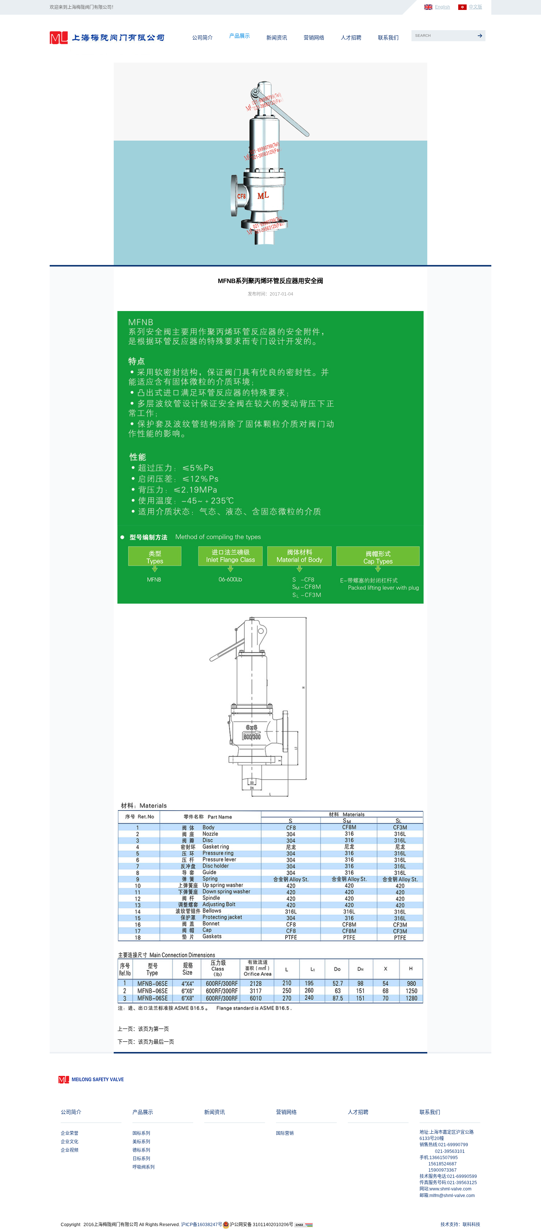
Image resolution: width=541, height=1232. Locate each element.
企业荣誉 (69, 1133)
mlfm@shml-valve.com (452, 1195)
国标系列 (141, 1133)
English (442, 7)
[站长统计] (303, 1224)
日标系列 (141, 1158)
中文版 (475, 7)
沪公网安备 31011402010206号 (261, 1224)
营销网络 (314, 37)
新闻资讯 (276, 37)
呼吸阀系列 (143, 1167)
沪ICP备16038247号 (201, 1224)
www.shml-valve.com (450, 1189)
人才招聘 (351, 37)
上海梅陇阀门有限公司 (117, 36)
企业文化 (69, 1141)
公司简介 (202, 37)
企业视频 (69, 1150)
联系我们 (388, 37)
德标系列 (141, 1150)
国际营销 (285, 1133)
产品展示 (239, 36)
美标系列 (141, 1141)
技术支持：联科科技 (460, 1224)
